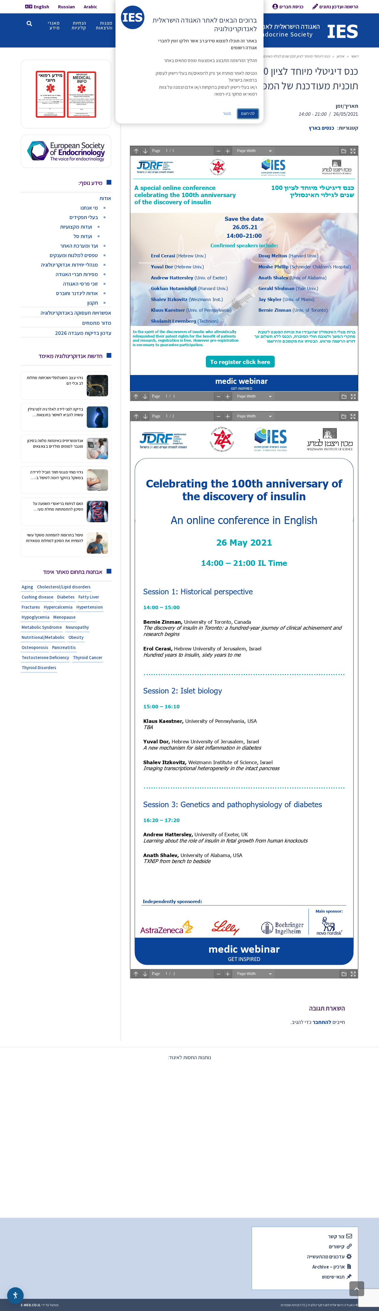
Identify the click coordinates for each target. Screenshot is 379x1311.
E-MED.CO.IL (31, 1305)
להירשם (248, 113)
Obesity (75, 637)
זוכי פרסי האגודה (80, 283)
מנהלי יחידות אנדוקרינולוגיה (69, 264)
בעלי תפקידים (84, 217)
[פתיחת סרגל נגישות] (15, 1295)
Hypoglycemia (35, 617)
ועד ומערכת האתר (79, 245)
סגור (227, 113)
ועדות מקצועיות (76, 226)
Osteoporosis (35, 647)
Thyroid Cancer (87, 657)
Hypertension (89, 607)
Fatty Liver (88, 597)
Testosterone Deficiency (45, 657)
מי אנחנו (89, 207)
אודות (105, 198)
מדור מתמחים (96, 322)
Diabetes (66, 597)
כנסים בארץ (321, 127)
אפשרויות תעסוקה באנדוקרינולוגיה (76, 312)
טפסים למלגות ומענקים (74, 255)
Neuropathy (77, 627)
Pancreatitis (64, 647)
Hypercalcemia (58, 607)
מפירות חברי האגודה (77, 274)
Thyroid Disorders (39, 667)
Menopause (64, 617)
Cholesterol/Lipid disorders (64, 587)
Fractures (31, 607)
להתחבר (322, 1022)
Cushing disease (37, 597)
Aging (27, 587)
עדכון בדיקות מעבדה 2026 (83, 333)
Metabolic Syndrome (42, 627)
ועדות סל (82, 236)
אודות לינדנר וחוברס (77, 293)
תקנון (92, 302)
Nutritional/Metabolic (43, 637)
